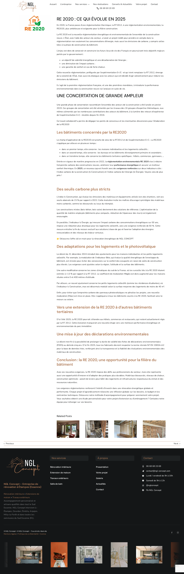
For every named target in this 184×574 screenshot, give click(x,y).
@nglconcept (152, 485)
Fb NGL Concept (153, 490)
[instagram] (177, 532)
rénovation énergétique (105, 238)
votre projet (153, 395)
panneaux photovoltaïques (112, 292)
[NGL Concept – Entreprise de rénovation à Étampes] (23, 456)
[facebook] (171, 532)
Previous (10, 443)
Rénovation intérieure (14, 494)
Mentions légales (10, 534)
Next (176, 443)
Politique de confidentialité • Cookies (32, 534)
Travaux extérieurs (21, 497)
